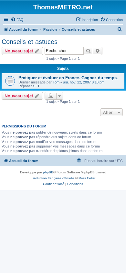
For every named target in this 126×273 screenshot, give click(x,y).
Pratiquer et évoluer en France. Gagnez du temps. (68, 77)
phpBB (48, 172)
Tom (56, 82)
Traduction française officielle (52, 178)
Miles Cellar (87, 178)
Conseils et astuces (30, 41)
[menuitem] (17, 20)
